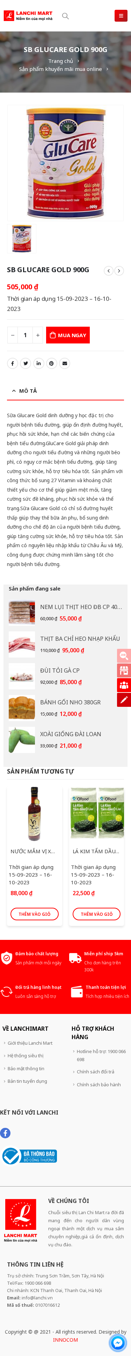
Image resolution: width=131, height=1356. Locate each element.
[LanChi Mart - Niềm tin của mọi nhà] (27, 15)
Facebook (12, 363)
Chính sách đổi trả (95, 1071)
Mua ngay (72, 335)
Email (64, 363)
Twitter (25, 363)
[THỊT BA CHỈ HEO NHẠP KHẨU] (22, 644)
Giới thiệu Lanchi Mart (30, 1043)
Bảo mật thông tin (26, 1068)
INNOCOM (65, 1339)
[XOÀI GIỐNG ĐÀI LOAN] (22, 740)
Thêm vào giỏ (34, 914)
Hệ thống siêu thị (25, 1055)
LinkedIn (38, 363)
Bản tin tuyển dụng (27, 1081)
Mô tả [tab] (28, 390)
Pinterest (51, 363)
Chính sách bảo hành (99, 1084)
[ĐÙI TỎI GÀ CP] (22, 676)
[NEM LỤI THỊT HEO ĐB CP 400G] (22, 613)
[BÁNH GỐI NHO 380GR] (22, 708)
